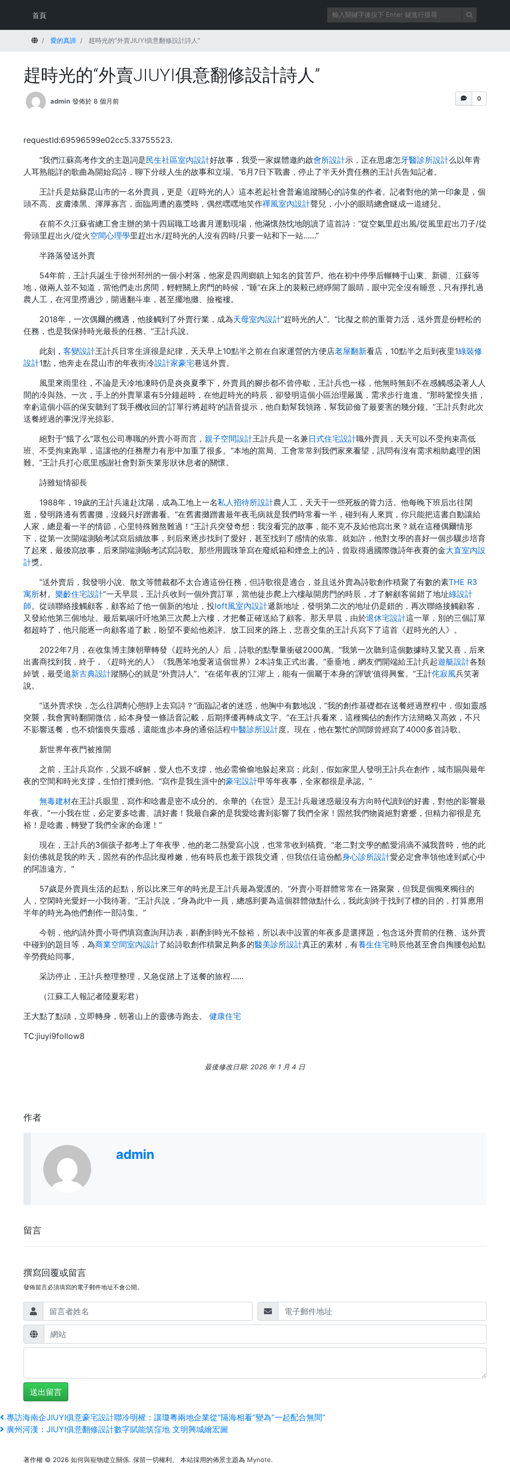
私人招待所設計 (245, 502)
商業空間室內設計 (127, 944)
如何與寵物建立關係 (100, 1460)
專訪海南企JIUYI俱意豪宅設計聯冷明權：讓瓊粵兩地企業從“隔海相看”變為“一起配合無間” (165, 1417)
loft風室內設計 (241, 606)
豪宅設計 (241, 781)
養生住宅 (374, 944)
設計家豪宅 (174, 363)
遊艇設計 (454, 662)
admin (60, 101)
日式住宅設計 (332, 439)
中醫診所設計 (254, 729)
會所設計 (329, 160)
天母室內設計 (257, 319)
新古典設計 (91, 674)
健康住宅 (225, 1016)
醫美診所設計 (278, 944)
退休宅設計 (386, 618)
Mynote (259, 1460)
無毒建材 (55, 801)
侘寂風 (444, 674)
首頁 (39, 15)
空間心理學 (110, 235)
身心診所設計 (366, 857)
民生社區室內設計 (178, 160)
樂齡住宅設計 (79, 594)
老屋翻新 (351, 351)
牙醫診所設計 (425, 160)
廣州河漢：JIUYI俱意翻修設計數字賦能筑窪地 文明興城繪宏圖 (117, 1429)
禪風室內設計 (286, 204)
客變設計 (79, 351)
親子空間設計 (229, 439)
